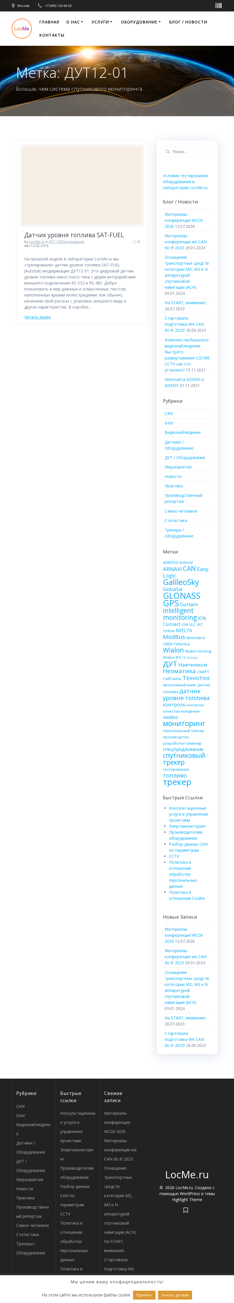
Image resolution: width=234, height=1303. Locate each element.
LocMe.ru (37, 241)
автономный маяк (179, 684)
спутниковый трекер (184, 759)
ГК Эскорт (190, 658)
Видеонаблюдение (183, 432)
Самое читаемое (181, 511)
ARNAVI (172, 568)
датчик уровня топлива (186, 694)
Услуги (100, 22)
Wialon (173, 650)
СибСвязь (172, 678)
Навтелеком (192, 664)
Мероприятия (178, 467)
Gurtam (189, 604)
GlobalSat (173, 589)
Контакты (51, 35)
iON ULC (188, 624)
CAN (169, 413)
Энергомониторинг (187, 826)
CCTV (174, 856)
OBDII (168, 643)
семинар (194, 743)
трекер (177, 782)
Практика (174, 486)
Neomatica (195, 637)
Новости (173, 476)
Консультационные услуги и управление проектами (188, 814)
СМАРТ (203, 671)
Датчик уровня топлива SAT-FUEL (74, 235)
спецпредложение (183, 749)
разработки (174, 743)
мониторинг (184, 723)
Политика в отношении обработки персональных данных (183, 874)
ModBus (174, 637)
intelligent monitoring (180, 614)
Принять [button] (144, 1295)
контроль (174, 704)
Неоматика (179, 671)
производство (176, 737)
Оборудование (139, 22)
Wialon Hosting (198, 651)
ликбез (170, 717)
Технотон (196, 678)
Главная (49, 22)
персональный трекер (183, 730)
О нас (73, 22)
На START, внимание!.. (186, 302)
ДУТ (170, 664)
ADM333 (170, 562)
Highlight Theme (187, 1199)
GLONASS (181, 595)
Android (186, 562)
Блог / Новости (188, 22)
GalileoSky (181, 582)
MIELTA (184, 630)
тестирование (176, 769)
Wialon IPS (172, 657)
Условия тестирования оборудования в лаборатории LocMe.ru (185, 181)
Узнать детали (175, 1295)
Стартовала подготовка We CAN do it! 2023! (184, 324)
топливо (175, 775)
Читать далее (37, 317)
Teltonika (182, 643)
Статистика (176, 520)
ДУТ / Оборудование (66, 241)
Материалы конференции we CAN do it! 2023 (186, 241)
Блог (169, 423)
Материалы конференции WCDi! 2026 (184, 220)
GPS (171, 603)
